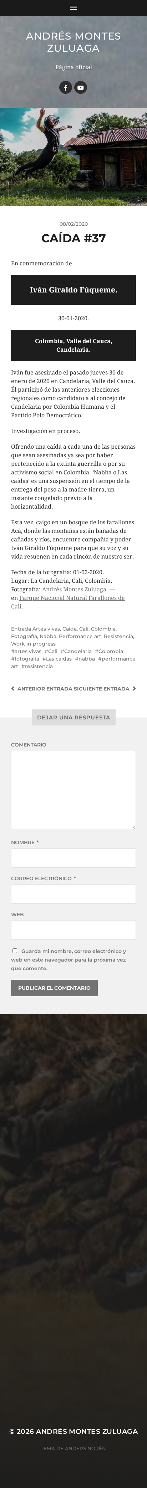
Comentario (28, 745)
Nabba (48, 636)
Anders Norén (85, 1448)
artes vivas (28, 651)
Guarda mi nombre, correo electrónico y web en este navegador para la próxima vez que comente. (68, 960)
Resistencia (118, 636)
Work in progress (33, 644)
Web (17, 914)
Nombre (25, 842)
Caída (69, 629)
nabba (86, 659)
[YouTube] (80, 87)
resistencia (39, 666)
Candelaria (78, 651)
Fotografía (24, 636)
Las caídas (59, 659)
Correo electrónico (43, 878)
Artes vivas (46, 629)
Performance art (80, 636)
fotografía (27, 659)
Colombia (103, 629)
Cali (83, 629)
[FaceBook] (65, 87)
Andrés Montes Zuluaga (73, 42)
